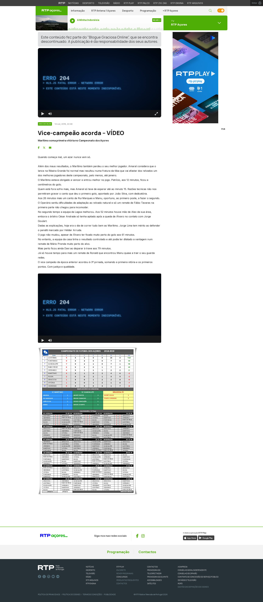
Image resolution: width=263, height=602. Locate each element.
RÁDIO (88, 577)
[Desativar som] (50, 113)
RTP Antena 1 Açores (103, 10)
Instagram (48, 576)
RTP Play (129, 3)
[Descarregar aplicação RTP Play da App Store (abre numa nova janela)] (190, 537)
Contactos (147, 552)
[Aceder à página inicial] (52, 10)
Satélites (151, 583)
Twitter (44, 576)
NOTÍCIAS (90, 566)
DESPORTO (90, 570)
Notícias (73, 3)
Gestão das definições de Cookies (193, 587)
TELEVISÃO (90, 573)
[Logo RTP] (51, 567)
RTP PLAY (120, 566)
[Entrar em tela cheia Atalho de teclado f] (156, 113)
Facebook (39, 576)
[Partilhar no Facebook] (38, 147)
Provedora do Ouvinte (157, 577)
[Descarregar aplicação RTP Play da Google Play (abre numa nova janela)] (206, 537)
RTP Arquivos (195, 3)
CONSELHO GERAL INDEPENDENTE (192, 570)
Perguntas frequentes (127, 580)
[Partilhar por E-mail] (50, 147)
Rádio (116, 3)
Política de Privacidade (49, 594)
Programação (148, 10)
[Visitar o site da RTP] (62, 3)
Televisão (104, 3)
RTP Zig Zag (160, 3)
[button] (210, 11)
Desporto (88, 3)
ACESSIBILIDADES (154, 580)
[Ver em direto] (52, 22)
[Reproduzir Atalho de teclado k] (42, 113)
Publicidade (110, 594)
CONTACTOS (152, 566)
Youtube (53, 576)
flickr (58, 576)
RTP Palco (144, 3)
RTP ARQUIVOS (92, 580)
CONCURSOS (121, 577)
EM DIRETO (121, 570)
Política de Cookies (71, 594)
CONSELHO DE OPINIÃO (187, 573)
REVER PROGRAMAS (124, 573)
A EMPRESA (182, 566)
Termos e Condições (92, 594)
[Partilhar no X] (44, 147)
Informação (78, 10)
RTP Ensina (177, 3)
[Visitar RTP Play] (195, 77)
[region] (99, 82)
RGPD (180, 583)
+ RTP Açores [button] (170, 10)
